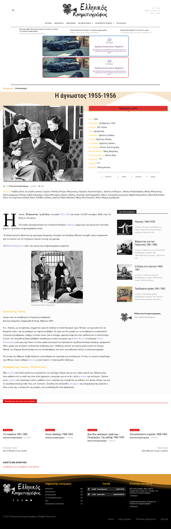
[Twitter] (22, 500)
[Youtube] (31, 500)
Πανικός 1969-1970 (145, 221)
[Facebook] (13, 500)
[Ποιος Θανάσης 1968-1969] (64, 418)
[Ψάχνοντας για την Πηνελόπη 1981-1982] (124, 247)
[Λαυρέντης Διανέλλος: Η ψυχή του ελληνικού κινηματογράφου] (65, 31)
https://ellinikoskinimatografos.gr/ (144, 317)
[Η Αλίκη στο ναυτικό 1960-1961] (124, 272)
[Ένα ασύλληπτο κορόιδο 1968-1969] (149, 418)
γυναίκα (11, 372)
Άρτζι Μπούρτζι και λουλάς (15, 451)
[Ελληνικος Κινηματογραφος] (4, 186)
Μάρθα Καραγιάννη (15, 246)
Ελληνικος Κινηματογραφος (18, 186)
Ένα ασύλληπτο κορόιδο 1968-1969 (148, 434)
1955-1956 (65, 214)
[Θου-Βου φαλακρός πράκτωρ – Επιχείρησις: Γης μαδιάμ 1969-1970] (107, 418)
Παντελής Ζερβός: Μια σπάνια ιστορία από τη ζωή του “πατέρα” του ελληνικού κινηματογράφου (144, 491)
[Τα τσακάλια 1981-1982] (22, 418)
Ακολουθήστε (119, 494)
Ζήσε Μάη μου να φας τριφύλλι (155, 451)
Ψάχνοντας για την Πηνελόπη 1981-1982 (146, 243)
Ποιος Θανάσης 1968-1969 (59, 434)
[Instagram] (17, 500)
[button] (13, 10)
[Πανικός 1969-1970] (124, 227)
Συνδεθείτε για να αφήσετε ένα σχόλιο (21, 466)
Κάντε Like (120, 489)
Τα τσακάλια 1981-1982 (15, 434)
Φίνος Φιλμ (78, 338)
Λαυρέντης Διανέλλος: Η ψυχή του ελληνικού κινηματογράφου (88, 30)
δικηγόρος (74, 383)
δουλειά (31, 360)
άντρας (83, 376)
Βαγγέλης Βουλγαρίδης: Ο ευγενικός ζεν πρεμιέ (135, 30)
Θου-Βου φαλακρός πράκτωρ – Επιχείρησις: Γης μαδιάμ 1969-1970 (106, 436)
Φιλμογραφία (21, 88)
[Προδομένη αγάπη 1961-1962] (124, 294)
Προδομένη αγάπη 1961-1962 (150, 288)
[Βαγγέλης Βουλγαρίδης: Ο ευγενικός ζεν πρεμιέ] (115, 31)
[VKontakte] (26, 500)
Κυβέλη (70, 224)
